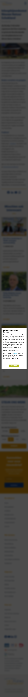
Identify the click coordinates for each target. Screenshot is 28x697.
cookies (15, 353)
